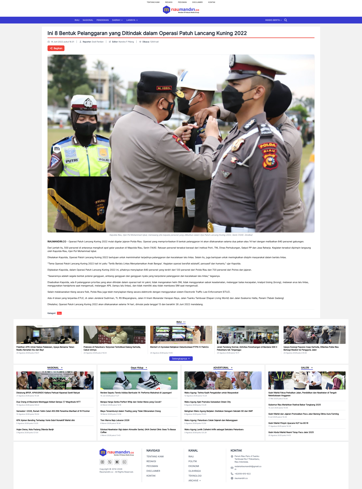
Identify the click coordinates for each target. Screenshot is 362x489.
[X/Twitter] (110, 462)
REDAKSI (168, 1)
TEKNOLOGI (195, 475)
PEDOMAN (182, 1)
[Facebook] (117, 462)
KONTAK (211, 1)
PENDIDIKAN (103, 20)
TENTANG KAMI (153, 1)
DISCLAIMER (197, 1)
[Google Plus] (124, 462)
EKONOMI (193, 466)
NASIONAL (88, 20)
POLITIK (192, 461)
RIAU (77, 20)
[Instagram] (102, 462)
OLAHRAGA (194, 470)
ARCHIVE (193, 480)
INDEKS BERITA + (273, 20)
